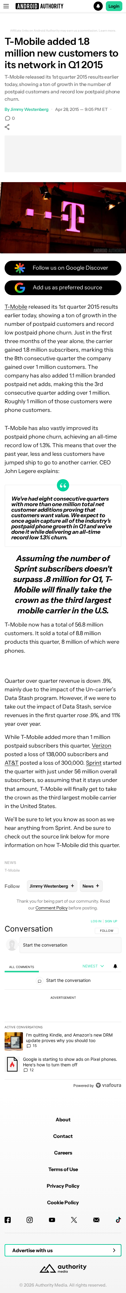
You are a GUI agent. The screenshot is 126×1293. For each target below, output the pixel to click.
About (63, 1119)
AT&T (12, 763)
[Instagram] (30, 1220)
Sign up (111, 921)
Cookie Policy (63, 1202)
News (10, 862)
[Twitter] (74, 1220)
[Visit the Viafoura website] (108, 1085)
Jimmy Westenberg (29, 109)
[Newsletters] (96, 1220)
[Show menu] (6, 6)
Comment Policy (51, 908)
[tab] (22, 967)
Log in (96, 921)
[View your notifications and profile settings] (115, 966)
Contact (63, 1136)
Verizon (101, 745)
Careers (63, 1153)
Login (114, 6)
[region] (63, 1004)
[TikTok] (118, 1220)
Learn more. (107, 31)
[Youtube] (52, 1220)
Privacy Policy (63, 1186)
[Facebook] (8, 1220)
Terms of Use (63, 1169)
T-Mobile (16, 306)
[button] (63, 6)
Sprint (94, 763)
